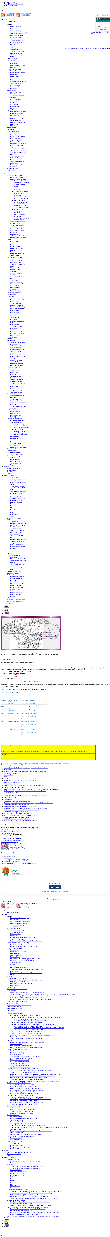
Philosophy (13, 88)
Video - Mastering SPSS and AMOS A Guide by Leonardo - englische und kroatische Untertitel (38, 996)
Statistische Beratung (13, 394)
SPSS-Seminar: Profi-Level (17, 284)
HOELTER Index (14, 514)
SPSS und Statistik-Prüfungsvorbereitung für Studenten (17, 356)
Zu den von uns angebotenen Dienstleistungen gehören (17, 243)
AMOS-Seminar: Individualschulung (20, 1067)
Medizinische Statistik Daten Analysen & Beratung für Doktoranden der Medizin (38, 1017)
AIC (11, 511)
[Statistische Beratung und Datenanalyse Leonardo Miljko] (13, 849)
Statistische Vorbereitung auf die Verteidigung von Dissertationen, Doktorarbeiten (35, 1074)
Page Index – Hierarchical (14, 1008)
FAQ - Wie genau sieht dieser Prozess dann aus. (24, 982)
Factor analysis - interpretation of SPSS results (16, 535)
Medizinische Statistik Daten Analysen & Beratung (25, 1015)
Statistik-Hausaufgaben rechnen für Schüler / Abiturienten (17, 372)
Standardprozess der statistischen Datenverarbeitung (16, 104)
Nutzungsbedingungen (13, 39)
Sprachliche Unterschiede (17, 51)
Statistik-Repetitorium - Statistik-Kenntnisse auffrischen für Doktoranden (32, 1076)
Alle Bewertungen (6, 901)
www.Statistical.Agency (17, 35)
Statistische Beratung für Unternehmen (22, 1108)
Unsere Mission (14, 78)
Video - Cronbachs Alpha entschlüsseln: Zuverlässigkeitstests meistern (31, 999)
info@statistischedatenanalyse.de (11, 838)
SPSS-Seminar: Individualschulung (20, 1065)
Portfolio (6, 466)
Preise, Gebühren (12, 90)
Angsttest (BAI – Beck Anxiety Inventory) (26, 1124)
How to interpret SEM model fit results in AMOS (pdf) (17, 487)
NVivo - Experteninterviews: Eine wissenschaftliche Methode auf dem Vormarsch (34, 1212)
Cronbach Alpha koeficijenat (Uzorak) (21, 1203)
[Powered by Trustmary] (55, 899)
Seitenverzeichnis (12, 172)
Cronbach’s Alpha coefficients (16, 1200)
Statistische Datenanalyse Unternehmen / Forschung (26, 1033)
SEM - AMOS (10, 484)
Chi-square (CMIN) (15, 497)
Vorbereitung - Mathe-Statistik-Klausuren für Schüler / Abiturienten (16, 377)
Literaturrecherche (15, 459)
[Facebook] (4, 9)
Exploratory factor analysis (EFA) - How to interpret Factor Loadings (17, 530)
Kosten (12, 108)
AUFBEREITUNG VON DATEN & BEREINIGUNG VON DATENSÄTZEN (21, 202)
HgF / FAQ (10, 110)
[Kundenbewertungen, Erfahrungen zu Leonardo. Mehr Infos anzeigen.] (87, 49)
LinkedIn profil (14, 30)
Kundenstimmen (12, 127)
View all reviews (55, 887)
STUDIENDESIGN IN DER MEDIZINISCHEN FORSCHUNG (21, 193)
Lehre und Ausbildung (16, 262)
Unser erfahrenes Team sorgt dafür (21, 1046)
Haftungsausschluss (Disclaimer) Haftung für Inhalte (17, 54)
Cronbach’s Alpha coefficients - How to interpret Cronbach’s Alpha (18, 557)
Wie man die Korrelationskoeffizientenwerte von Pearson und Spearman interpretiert (33, 1216)
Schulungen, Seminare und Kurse (17, 1049)
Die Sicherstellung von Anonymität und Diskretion (25, 959)
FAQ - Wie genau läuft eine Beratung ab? (22, 983)
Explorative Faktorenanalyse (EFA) (17, 1189)
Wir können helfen (15, 246)
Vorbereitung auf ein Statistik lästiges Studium (24, 1101)
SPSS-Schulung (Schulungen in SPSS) (21, 1058)
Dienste (6, 174)
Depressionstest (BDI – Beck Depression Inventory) (29, 1125)
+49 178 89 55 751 (10, 2)
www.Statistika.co (15, 37)
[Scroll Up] (1, 1235)
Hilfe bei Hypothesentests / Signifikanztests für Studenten (18, 351)
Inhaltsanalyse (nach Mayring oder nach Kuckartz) (16, 415)
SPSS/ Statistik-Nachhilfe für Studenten (22, 1085)
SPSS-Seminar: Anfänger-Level (19, 1060)
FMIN (11, 507)
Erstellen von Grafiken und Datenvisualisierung (21, 1136)
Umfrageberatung (15, 436)
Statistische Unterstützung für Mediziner (22, 1113)
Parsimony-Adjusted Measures (19, 1175)
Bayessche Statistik (12, 477)
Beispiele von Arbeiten (13, 472)
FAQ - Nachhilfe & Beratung (18, 111)
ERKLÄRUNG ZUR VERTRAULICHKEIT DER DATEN (17, 65)
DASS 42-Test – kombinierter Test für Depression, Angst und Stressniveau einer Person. (41, 1127)
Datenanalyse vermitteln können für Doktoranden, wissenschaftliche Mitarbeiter (34, 1081)
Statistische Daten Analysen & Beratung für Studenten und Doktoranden (18, 230)
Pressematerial (11, 133)
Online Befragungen (15, 443)
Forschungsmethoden (10, 475)
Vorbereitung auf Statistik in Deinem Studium (24, 1086)
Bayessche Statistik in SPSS (18, 482)
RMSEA (12, 509)
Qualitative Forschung (13, 410)
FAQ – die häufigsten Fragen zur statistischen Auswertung (18, 115)
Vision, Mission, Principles (17, 72)
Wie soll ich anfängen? (16, 42)
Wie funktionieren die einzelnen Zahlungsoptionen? (27, 969)
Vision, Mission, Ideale (14, 69)
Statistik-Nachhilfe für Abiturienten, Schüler (20, 1095)
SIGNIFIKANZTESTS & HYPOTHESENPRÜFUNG (28, 1026)
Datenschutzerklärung (18, 40)
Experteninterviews (15, 411)
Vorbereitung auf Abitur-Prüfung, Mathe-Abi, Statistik (17, 386)
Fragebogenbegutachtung (14, 418)
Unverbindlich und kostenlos (19, 967)
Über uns (6, 23)
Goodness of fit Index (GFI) (18, 498)
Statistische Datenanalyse (14, 175)
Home (6, 19)
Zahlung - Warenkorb (13, 21)
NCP (11, 505)
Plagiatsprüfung (14, 465)
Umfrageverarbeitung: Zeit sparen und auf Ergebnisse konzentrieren (18, 440)
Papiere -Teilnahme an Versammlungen (19, 1152)
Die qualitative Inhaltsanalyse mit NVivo (22, 1211)
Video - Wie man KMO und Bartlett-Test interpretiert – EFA (18, 157)
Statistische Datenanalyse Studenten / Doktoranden (26, 1031)
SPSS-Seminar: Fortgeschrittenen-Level (22, 1062)
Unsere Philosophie (16, 76)
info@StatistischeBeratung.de (14, 4)
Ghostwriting (15, 458)
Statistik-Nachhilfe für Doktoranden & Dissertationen (13, 294)
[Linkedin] (4, 10)
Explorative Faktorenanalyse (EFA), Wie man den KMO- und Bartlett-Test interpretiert (37, 1191)
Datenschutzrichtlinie (16, 62)
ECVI (11, 513)
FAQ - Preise (13, 101)
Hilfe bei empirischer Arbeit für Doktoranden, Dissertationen (18, 322)
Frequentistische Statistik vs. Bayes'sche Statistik (25, 1161)
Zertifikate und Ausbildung (18, 261)
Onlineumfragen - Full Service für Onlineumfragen (25, 1134)
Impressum (13, 46)
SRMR (12, 516)
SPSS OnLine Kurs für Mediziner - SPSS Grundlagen (16, 269)
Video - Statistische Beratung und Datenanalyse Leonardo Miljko (18, 136)
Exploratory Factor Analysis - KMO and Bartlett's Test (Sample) (18, 541)
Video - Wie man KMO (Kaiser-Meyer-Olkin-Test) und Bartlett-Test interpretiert (34, 1198)
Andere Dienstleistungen (14, 456)
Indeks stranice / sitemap (14, 1007)
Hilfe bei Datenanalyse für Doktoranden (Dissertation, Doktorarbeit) (18, 299)
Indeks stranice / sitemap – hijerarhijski (19, 1005)
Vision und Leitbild (15, 87)
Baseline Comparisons (16, 500)
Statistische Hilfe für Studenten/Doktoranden (24, 1072)
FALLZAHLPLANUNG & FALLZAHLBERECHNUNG (28, 1022)
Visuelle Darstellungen (16, 454)
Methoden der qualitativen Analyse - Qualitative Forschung (17, 578)
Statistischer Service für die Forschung (21, 1111)
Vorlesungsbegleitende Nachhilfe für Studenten (24, 1093)
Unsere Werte (14, 74)
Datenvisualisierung (15, 452)
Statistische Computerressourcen (17, 989)
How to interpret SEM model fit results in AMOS (18, 493)
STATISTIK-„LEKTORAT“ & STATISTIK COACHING (28, 1030)
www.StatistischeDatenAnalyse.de (20, 32)
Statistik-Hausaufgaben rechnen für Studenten (24, 1092)
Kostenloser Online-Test (17, 420)
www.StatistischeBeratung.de (18, 33)
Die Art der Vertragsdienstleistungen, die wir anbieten (17, 253)
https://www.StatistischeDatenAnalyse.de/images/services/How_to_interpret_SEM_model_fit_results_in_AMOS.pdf (67, 751)
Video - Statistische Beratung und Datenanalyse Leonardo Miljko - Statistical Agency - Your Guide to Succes (18, 143)
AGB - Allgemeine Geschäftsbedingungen (16, 860)
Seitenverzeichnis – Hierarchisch (17, 1001)
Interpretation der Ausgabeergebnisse (22, 1147)
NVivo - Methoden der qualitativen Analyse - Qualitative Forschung (14, 573)
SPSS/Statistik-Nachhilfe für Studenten (19, 1083)
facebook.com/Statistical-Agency (20, 918)
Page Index (10, 1010)
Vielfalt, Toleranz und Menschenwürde (22, 960)
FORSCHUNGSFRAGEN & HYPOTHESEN (25, 1019)
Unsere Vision (14, 71)
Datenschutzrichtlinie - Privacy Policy (18, 943)
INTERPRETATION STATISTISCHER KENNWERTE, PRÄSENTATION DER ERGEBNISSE (20, 213)
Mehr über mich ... (15, 44)
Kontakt (6, 605)
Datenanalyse (14, 234)
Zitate (8, 473)
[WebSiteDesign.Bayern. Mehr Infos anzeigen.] (100, 33)
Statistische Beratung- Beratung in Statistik (23, 1109)
